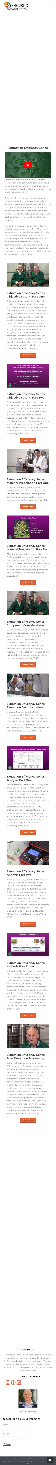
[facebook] (13, 1382)
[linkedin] (18, 1382)
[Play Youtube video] (28, 165)
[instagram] (7, 1382)
